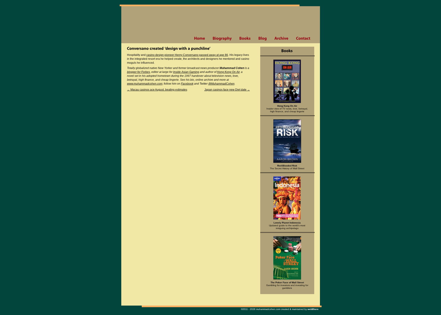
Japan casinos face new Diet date (227, 89)
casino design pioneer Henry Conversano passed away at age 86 (187, 55)
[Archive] (281, 38)
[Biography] (222, 38)
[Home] (199, 38)
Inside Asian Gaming (186, 72)
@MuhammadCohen (221, 83)
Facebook (187, 83)
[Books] (245, 38)
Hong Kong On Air (228, 72)
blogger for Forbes (138, 72)
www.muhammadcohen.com (144, 83)
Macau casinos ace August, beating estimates (157, 89)
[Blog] (262, 38)
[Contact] (303, 38)
